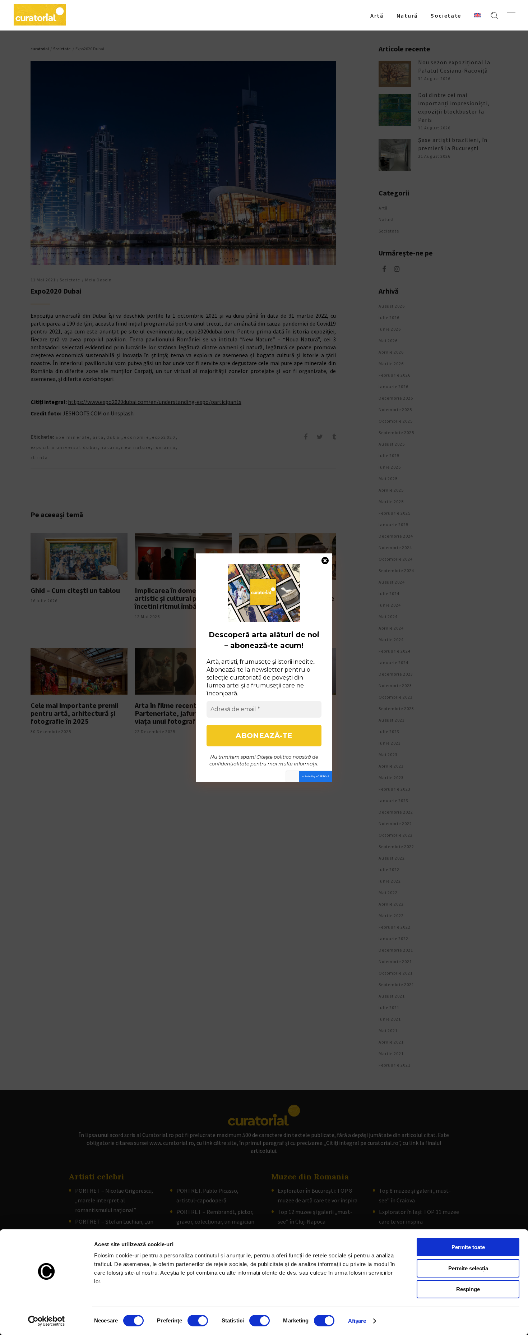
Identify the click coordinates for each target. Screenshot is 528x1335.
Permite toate (468, 1247)
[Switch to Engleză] (477, 15)
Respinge (468, 1289)
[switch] (197, 1320)
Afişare (357, 1321)
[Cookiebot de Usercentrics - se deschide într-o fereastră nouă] (46, 1321)
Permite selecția (468, 1268)
